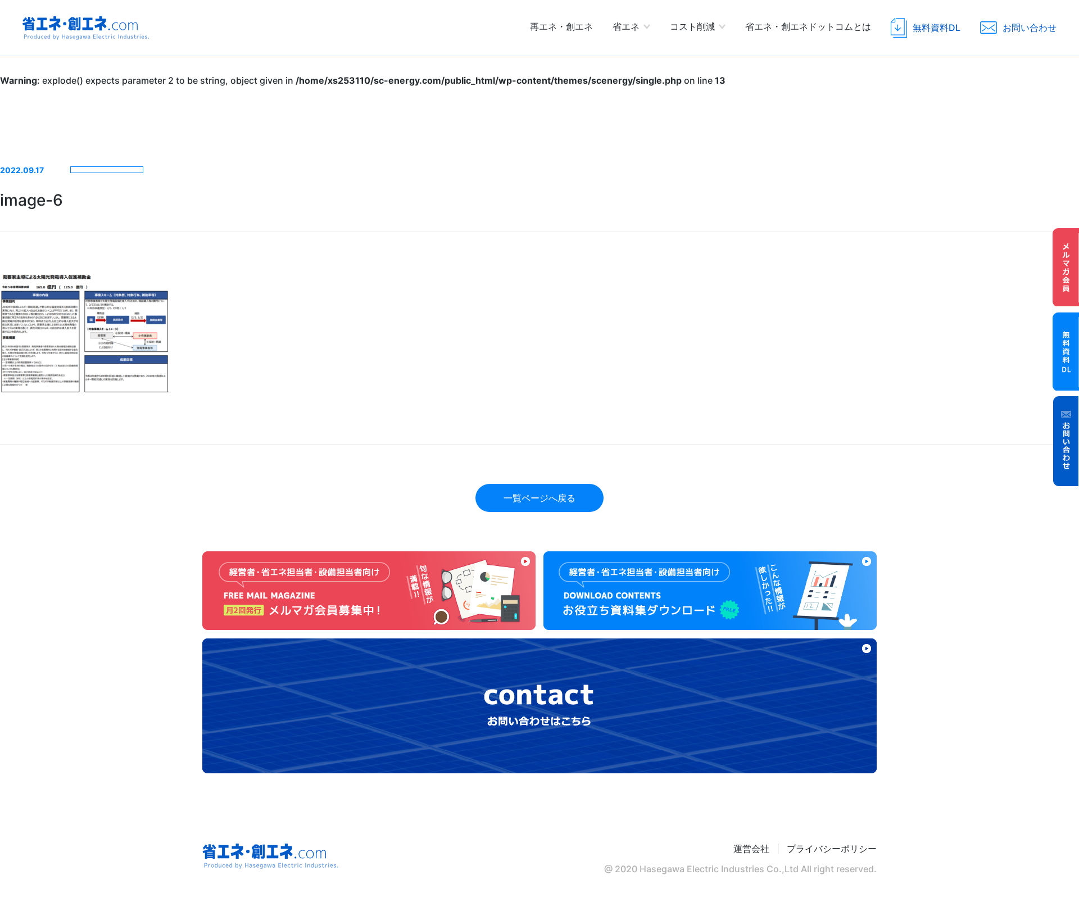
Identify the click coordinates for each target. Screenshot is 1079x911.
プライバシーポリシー (832, 849)
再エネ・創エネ (561, 26)
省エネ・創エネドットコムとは (808, 26)
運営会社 (751, 849)
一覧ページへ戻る (539, 498)
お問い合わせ (1066, 441)
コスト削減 (692, 26)
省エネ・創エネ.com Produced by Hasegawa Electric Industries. (85, 28)
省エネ (626, 26)
